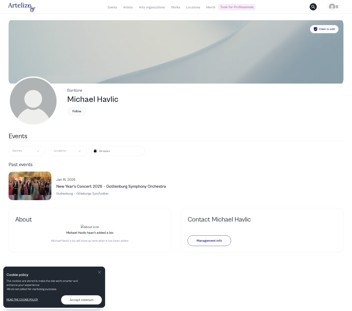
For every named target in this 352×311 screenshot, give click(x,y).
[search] (313, 6)
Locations (193, 7)
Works (175, 7)
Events (112, 7)
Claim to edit (327, 29)
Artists (128, 7)
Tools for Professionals (237, 7)
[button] (209, 240)
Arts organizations (152, 7)
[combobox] (54, 151)
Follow (76, 111)
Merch (210, 7)
